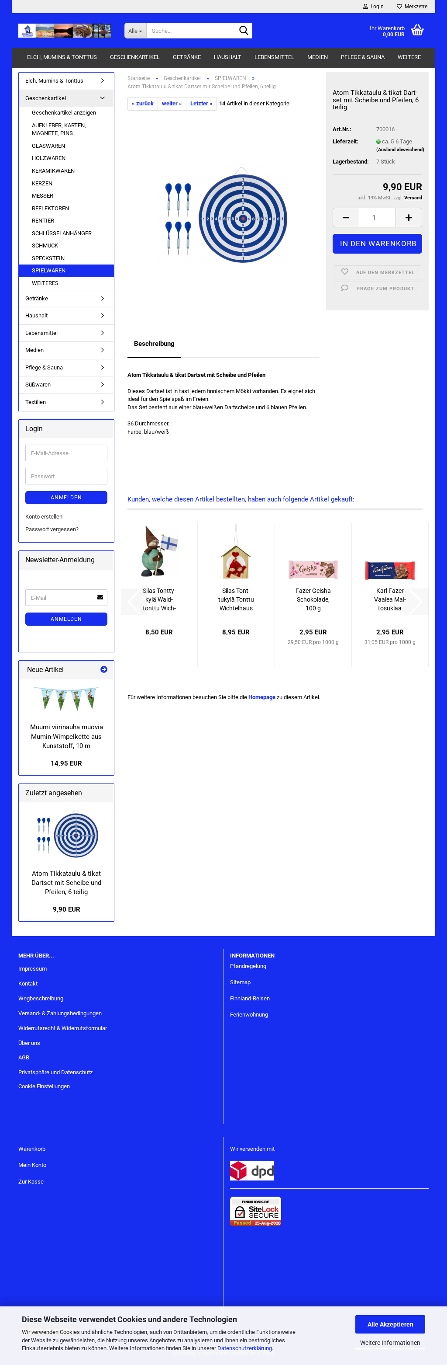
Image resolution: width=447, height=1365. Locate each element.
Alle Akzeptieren (390, 1324)
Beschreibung (154, 344)
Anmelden (66, 497)
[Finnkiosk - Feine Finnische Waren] (64, 30)
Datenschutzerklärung (244, 1348)
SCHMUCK (45, 245)
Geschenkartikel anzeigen (64, 112)
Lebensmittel (274, 57)
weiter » (172, 103)
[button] (346, 217)
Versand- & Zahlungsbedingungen (60, 1013)
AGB (23, 1057)
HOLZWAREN (48, 158)
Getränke (187, 57)
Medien (317, 57)
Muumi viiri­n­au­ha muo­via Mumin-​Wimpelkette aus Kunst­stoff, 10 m (66, 736)
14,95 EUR (66, 763)
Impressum (32, 968)
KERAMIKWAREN (53, 170)
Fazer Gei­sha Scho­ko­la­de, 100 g (313, 599)
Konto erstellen (43, 516)
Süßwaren (38, 384)
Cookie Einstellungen (44, 1086)
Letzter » (201, 103)
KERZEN (42, 183)
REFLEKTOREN (50, 208)
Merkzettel (415, 6)
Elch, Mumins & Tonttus (62, 57)
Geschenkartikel (135, 57)
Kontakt (28, 983)
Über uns (29, 1043)
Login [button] (376, 6)
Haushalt (227, 57)
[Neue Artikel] (103, 670)
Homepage (261, 697)
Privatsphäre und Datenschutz (55, 1072)
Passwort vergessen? (52, 529)
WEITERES (45, 283)
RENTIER (43, 220)
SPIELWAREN (48, 270)
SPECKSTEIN (48, 258)
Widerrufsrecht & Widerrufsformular (62, 1028)
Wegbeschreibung (40, 998)
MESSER (42, 195)
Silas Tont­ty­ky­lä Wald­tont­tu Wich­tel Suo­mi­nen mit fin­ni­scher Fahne (159, 600)
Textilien (35, 402)
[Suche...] (244, 31)
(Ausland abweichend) (400, 150)
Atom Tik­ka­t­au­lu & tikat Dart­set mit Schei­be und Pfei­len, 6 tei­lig (66, 883)
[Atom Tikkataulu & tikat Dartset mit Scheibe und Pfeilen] (223, 208)
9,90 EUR (66, 909)
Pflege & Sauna (363, 57)
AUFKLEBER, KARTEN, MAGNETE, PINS (59, 129)
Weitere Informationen (390, 1342)
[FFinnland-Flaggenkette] (66, 699)
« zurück (143, 103)
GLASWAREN (48, 146)
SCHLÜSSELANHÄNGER (62, 233)
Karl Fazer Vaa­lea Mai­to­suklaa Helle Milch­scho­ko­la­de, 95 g (390, 600)
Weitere (409, 57)
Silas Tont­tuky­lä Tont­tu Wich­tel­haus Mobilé (236, 600)
